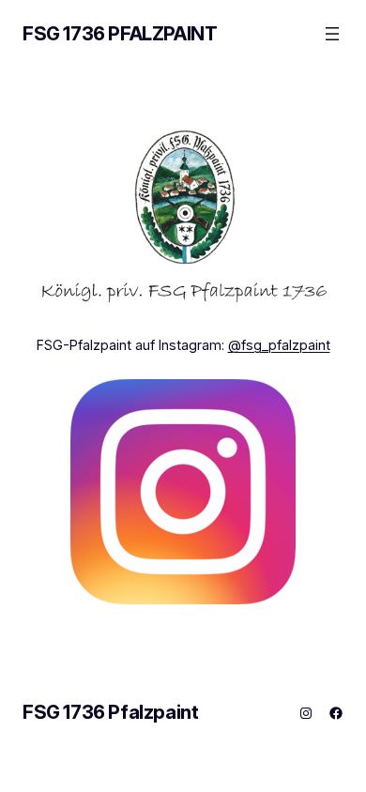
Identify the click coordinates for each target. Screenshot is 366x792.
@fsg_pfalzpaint (279, 345)
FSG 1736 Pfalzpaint (120, 34)
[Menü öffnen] (332, 34)
